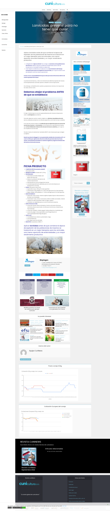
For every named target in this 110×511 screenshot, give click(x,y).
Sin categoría (58, 322)
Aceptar (24, 507)
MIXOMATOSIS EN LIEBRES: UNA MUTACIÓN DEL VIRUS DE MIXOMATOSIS (61, 325)
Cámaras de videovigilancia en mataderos (59, 340)
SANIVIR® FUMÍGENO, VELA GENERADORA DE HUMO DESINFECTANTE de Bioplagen (79, 105)
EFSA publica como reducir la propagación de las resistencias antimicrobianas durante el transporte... (31, 331)
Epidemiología (65, 320)
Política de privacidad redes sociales (77, 501)
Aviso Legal (71, 490)
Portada (21, 46)
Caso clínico (5, 33)
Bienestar (51, 22)
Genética (41, 320)
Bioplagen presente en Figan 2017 (80, 155)
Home (43, 10)
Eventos (36, 320)
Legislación (62, 337)
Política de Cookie (73, 493)
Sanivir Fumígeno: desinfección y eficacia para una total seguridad (80, 83)
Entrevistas (4, 39)
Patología (41, 322)
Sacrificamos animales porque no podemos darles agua (36, 338)
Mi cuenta (62, 10)
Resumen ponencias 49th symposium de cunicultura (31, 326)
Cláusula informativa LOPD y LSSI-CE (77, 498)
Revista (3, 50)
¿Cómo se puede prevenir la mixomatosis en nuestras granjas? (61, 332)
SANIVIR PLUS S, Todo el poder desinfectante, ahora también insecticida (80, 73)
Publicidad (71, 484)
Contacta (27, 265)
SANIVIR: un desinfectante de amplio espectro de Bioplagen (80, 146)
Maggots (75, 174)
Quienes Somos (72, 495)
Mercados (55, 10)
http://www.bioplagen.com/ (49, 267)
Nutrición (36, 322)
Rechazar (10, 507)
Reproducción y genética (36, 323)
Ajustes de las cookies (17, 507)
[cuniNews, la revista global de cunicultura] (55, 3)
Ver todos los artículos (25, 359)
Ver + (78, 216)
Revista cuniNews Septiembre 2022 (82, 192)
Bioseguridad (58, 22)
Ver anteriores (83, 216)
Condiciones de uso (73, 487)
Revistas (49, 10)
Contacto (71, 481)
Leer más (64, 506)
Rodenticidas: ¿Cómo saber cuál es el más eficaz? (81, 125)
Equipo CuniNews (59, 32)
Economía (4, 44)
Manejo (32, 322)
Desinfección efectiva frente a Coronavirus (80, 115)
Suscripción (81, 214)
